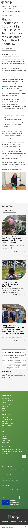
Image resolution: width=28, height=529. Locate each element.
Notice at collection (7, 527)
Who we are (5, 398)
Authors (4, 402)
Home (3, 6)
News (7, 48)
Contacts (4, 436)
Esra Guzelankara (7, 15)
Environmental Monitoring (9, 419)
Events (4, 48)
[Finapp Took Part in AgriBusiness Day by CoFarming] (14, 280)
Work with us (5, 442)
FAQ (3, 427)
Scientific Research (7, 423)
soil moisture (5, 86)
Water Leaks (5, 421)
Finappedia (5, 434)
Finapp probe (6, 404)
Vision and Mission (7, 400)
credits (14, 512)
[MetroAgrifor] (14, 367)
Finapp (14, 54)
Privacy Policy (6, 438)
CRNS (9, 81)
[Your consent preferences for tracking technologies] (25, 526)
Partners (4, 410)
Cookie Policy (6, 440)
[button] (26, 2)
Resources (5, 406)
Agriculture (5, 417)
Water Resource (6, 425)
